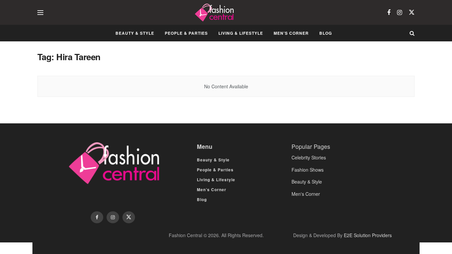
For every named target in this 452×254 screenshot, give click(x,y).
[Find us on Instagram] (399, 12)
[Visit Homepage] (215, 12)
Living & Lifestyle (240, 33)
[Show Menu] (40, 12)
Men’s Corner (291, 33)
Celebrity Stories (309, 157)
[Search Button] (412, 33)
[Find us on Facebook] (388, 12)
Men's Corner (306, 193)
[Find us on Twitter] (412, 12)
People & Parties (186, 33)
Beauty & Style (134, 33)
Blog (325, 33)
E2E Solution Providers (368, 235)
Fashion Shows (308, 169)
